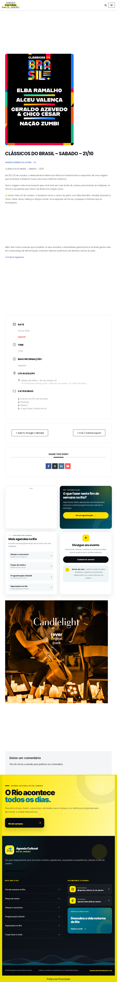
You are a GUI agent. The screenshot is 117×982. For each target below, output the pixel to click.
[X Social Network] (55, 466)
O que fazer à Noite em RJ (34, 408)
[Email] (68, 466)
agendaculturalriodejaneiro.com (101, 970)
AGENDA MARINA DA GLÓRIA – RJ (20, 162)
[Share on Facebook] (48, 466)
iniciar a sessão (25, 764)
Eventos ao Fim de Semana (34, 398)
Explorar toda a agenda (15, 871)
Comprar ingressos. (14, 257)
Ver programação (86, 515)
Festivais (25, 402)
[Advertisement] (58, 33)
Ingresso (22, 365)
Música (24, 405)
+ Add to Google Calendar (30, 432)
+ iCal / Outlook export (89, 432)
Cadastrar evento (86, 559)
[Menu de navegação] (111, 5)
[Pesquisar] (106, 5)
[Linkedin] (61, 466)
